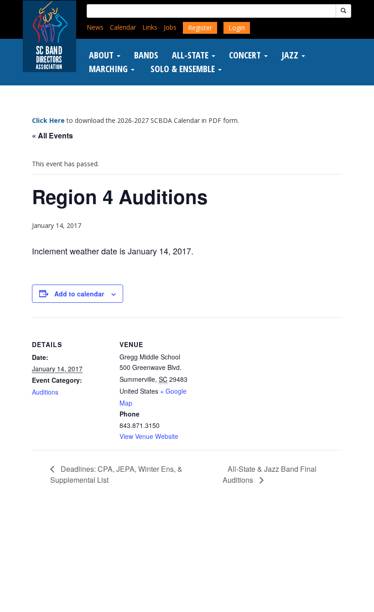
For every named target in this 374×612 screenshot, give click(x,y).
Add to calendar (79, 293)
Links (149, 27)
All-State (191, 55)
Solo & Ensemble (182, 69)
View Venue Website (148, 436)
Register (200, 27)
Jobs (170, 27)
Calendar (123, 27)
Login (237, 27)
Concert (246, 55)
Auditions (45, 391)
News (95, 27)
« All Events (52, 135)
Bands (146, 55)
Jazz (291, 55)
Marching (109, 69)
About (102, 55)
